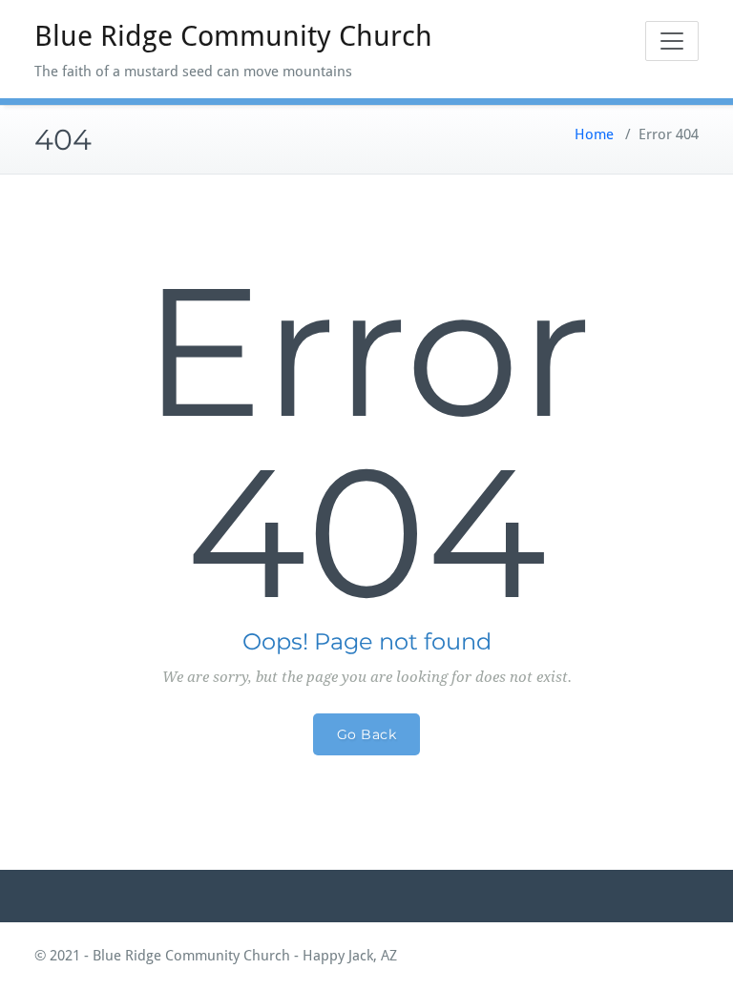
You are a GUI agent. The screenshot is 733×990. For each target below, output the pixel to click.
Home (594, 134)
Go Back (367, 734)
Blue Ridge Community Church (233, 35)
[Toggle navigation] (672, 41)
